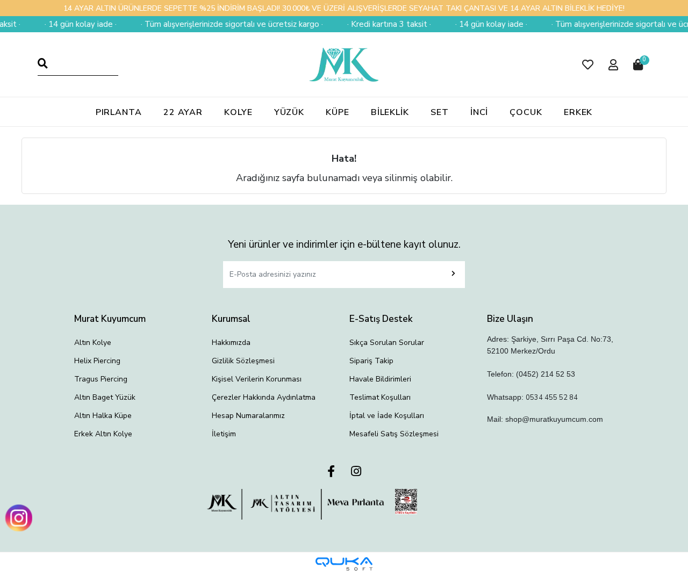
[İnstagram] (356, 472)
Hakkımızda (231, 342)
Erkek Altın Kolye (103, 434)
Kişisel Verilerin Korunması (257, 379)
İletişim (224, 434)
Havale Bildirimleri (380, 379)
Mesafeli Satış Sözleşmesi (394, 434)
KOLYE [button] (238, 112)
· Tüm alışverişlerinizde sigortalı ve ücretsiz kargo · (226, 24)
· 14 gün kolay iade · (75, 24)
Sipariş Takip (371, 361)
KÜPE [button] (337, 112)
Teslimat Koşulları (380, 397)
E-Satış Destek (381, 319)
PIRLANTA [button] (119, 112)
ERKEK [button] (578, 112)
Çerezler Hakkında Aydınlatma (264, 397)
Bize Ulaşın (510, 319)
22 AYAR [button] (183, 112)
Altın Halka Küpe (103, 416)
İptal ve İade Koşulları (386, 416)
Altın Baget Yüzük (104, 397)
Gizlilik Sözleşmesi (243, 361)
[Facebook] (331, 472)
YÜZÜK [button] (289, 112)
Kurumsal (231, 319)
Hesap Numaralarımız (248, 416)
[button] (588, 64)
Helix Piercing (97, 361)
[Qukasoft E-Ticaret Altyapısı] (344, 564)
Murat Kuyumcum (110, 319)
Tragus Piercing (100, 379)
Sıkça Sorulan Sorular (386, 342)
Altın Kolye (92, 342)
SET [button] (440, 112)
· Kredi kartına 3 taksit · (384, 24)
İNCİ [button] (479, 112)
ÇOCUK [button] (526, 112)
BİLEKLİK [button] (390, 112)
